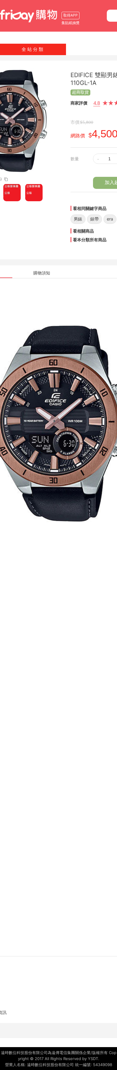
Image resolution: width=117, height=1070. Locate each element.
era (110, 218)
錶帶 (94, 218)
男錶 (78, 218)
